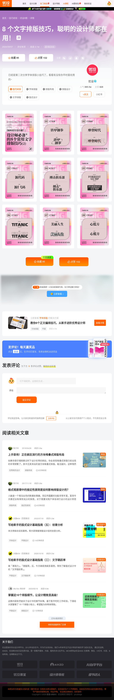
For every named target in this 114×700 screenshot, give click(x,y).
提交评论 (26, 399)
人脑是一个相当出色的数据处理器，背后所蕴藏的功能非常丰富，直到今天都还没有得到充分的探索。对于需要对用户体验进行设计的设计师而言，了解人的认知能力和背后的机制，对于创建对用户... (42, 499)
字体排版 (32, 89)
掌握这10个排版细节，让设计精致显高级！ (33, 595)
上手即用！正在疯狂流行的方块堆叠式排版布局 (36, 454)
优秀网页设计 (14, 470)
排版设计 (65, 89)
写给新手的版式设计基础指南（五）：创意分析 (35, 525)
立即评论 (51, 418)
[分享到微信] (64, 58)
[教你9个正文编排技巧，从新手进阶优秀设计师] (17, 323)
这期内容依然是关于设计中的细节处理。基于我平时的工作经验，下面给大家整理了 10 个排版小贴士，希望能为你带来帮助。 (42, 602)
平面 (44, 328)
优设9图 (24, 17)
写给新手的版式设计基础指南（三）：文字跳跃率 (37, 560)
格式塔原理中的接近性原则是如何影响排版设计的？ (39, 490)
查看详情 (100, 322)
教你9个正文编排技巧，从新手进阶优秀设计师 (57, 323)
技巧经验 (13, 17)
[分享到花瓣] (82, 58)
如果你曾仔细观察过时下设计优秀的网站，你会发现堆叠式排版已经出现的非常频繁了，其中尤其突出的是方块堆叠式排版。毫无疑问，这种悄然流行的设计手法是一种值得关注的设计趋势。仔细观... (42, 464)
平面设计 (24, 540)
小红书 (99, 94)
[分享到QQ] (76, 58)
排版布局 (49, 89)
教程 (103, 454)
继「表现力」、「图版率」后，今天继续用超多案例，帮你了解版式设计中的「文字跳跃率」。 (42, 567)
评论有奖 (21, 46)
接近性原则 (25, 505)
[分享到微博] (70, 58)
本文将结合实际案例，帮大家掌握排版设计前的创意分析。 (35, 530)
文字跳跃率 (25, 575)
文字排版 (16, 97)
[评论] (61, 390)
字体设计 (12, 540)
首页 (4, 17)
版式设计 (32, 97)
